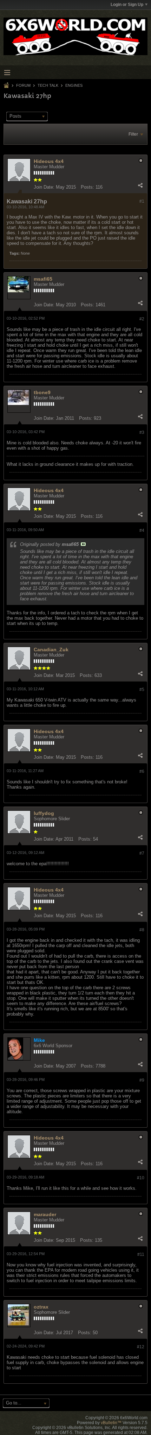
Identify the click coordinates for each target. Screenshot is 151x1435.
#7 (141, 853)
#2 (141, 319)
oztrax (41, 1307)
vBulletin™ (111, 1422)
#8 (141, 929)
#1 (141, 201)
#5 (141, 689)
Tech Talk (48, 85)
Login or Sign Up (127, 4)
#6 (141, 771)
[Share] (140, 185)
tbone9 (42, 392)
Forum (23, 85)
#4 (141, 530)
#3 (141, 432)
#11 (140, 1254)
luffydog (44, 813)
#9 (141, 1080)
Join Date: (44, 187)
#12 (140, 1346)
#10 (140, 1177)
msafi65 (43, 279)
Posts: (87, 187)
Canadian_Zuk (51, 649)
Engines (74, 85)
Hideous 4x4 (49, 161)
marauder (45, 1214)
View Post (83, 544)
